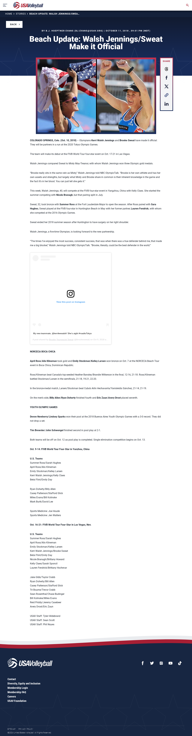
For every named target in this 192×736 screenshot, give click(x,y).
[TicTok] (180, 663)
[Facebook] (143, 663)
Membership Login (18, 687)
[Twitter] (152, 663)
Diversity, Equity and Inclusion (24, 683)
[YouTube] (170, 663)
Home (8, 13)
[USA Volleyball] (28, 5)
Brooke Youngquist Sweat (61, 339)
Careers (12, 696)
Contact (12, 679)
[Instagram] (161, 663)
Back (13, 24)
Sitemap (11, 729)
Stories (21, 13)
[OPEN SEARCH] (187, 5)
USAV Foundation (17, 700)
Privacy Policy (25, 729)
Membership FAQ (17, 692)
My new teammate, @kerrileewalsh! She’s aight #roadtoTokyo (62, 333)
